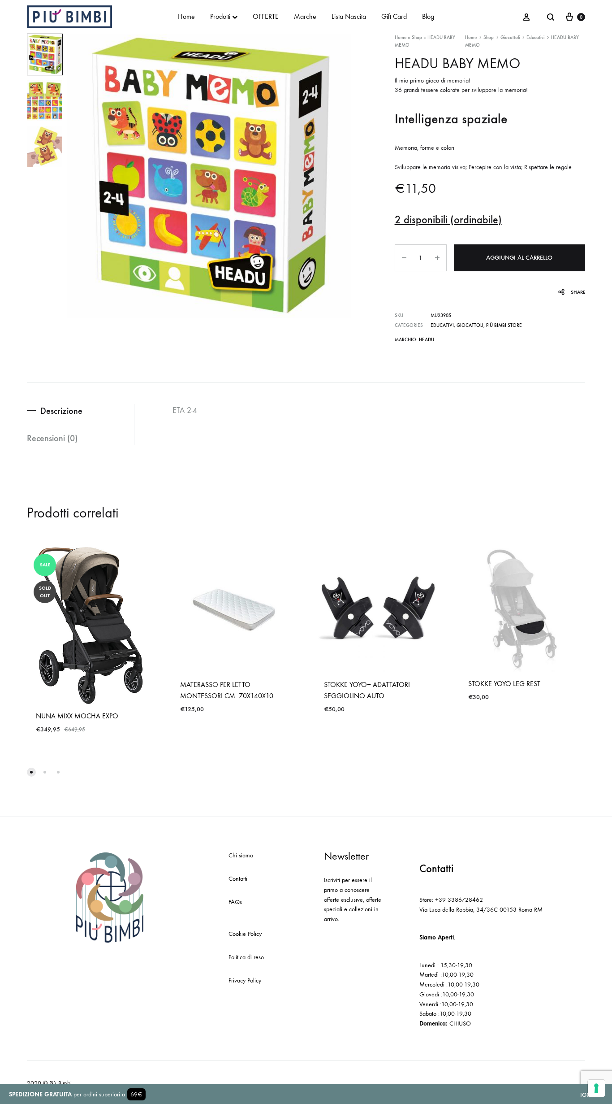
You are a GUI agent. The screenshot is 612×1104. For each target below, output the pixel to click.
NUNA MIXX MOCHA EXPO (77, 716)
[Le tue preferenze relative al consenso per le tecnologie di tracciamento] (596, 1088)
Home (186, 16)
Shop (417, 37)
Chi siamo (240, 855)
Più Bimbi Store (504, 325)
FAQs (235, 902)
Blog (428, 16)
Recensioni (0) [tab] (52, 438)
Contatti (237, 878)
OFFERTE (266, 16)
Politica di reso (246, 957)
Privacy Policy (244, 980)
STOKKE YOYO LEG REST (504, 683)
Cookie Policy (245, 934)
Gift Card (394, 16)
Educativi (535, 37)
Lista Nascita (349, 16)
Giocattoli (510, 37)
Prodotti (220, 16)
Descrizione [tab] (61, 410)
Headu (426, 340)
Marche (305, 16)
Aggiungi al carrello (519, 257)
